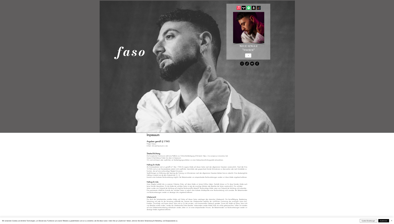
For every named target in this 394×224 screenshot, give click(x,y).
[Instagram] (242, 64)
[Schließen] (391, 220)
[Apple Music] (239, 8)
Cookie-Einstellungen (368, 221)
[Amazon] (254, 8)
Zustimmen (383, 221)
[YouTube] (252, 64)
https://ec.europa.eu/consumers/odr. (215, 156)
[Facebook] (257, 64)
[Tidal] (244, 8)
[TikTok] (247, 64)
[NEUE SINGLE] (248, 55)
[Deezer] (259, 8)
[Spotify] (249, 8)
